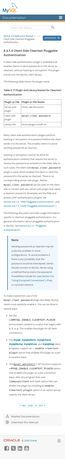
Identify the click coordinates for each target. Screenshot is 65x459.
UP (36, 405)
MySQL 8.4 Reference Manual (18, 36)
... (37, 36)
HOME (30, 405)
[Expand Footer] (59, 441)
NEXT (41, 405)
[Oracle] (12, 440)
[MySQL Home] (10, 7)
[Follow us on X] (13, 450)
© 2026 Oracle (29, 440)
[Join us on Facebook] (6, 450)
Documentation (14, 17)
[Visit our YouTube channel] (26, 450)
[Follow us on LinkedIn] (20, 450)
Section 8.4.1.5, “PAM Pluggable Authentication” (29, 201)
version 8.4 (50, 37)
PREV (23, 405)
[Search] (52, 28)
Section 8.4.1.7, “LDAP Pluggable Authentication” (29, 206)
